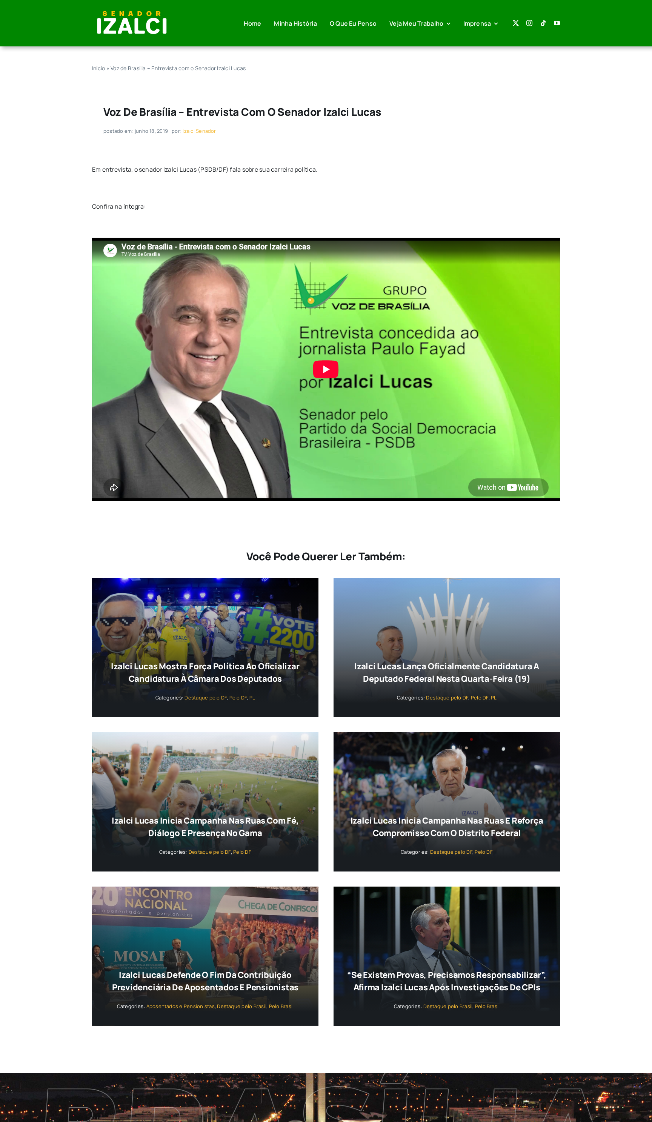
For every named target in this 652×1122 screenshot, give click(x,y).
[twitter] (516, 23)
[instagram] (529, 23)
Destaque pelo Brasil (241, 1006)
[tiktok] (543, 23)
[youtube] (557, 23)
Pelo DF (238, 697)
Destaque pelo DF (206, 697)
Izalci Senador (199, 131)
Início (98, 68)
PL (252, 697)
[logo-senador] (131, 10)
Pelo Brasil (281, 1006)
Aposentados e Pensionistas (180, 1006)
